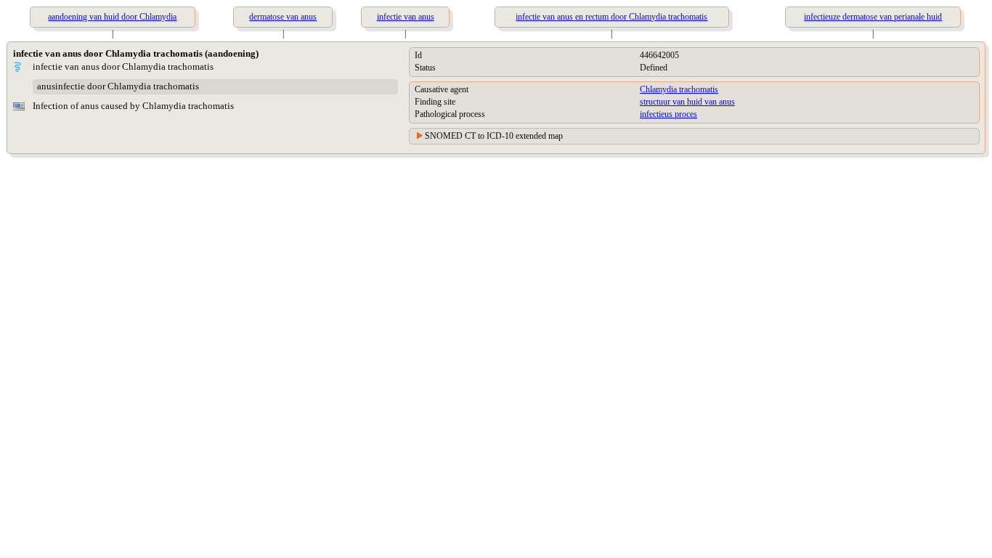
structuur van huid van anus (687, 102)
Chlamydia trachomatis (679, 89)
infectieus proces (668, 114)
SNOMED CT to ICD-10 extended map (494, 136)
